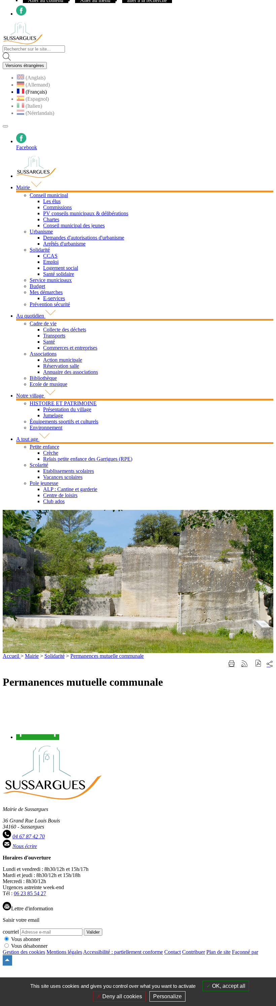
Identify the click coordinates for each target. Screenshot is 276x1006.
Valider (93, 932)
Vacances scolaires (62, 477)
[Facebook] (21, 14)
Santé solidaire (58, 274)
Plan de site (218, 952)
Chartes (51, 219)
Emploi (51, 262)
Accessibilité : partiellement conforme (123, 952)
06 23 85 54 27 (30, 893)
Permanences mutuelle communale (107, 656)
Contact (172, 952)
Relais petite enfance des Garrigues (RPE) (87, 459)
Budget (37, 286)
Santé (49, 342)
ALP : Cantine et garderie (70, 489)
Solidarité (40, 250)
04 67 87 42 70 (28, 836)
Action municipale (62, 360)
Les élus (52, 201)
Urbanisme (41, 231)
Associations (43, 354)
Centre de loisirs (60, 495)
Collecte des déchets (64, 329)
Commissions (57, 207)
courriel (11, 932)
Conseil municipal (49, 195)
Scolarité (39, 465)
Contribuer (193, 952)
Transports (54, 335)
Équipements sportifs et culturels (64, 421)
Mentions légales (64, 952)
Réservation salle (61, 366)
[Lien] (37, 737)
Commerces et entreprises (70, 348)
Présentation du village (67, 409)
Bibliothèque (43, 378)
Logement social (60, 268)
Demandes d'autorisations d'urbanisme (83, 237)
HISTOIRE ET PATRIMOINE (63, 403)
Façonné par (245, 952)
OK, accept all (228, 986)
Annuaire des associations (70, 372)
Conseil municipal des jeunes (74, 225)
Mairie (32, 656)
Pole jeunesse (44, 483)
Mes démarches (46, 292)
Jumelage (53, 415)
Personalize (167, 996)
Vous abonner (25, 939)
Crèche (50, 453)
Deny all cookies (121, 996)
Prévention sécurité (50, 304)
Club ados (54, 501)
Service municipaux (51, 280)
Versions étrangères (24, 65)
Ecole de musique (48, 384)
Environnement (46, 427)
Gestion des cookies (24, 952)
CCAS (50, 256)
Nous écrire (24, 846)
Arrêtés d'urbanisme (64, 244)
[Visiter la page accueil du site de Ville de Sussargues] (23, 42)
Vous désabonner (29, 946)
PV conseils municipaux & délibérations (85, 213)
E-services (54, 298)
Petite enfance (44, 447)
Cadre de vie (43, 323)
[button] (258, 664)
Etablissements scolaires (68, 471)
